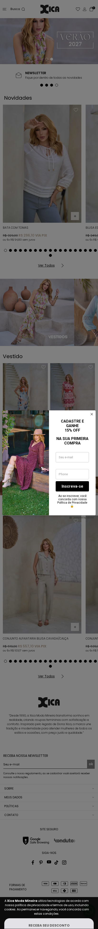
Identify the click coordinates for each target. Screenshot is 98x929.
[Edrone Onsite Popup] (49, 464)
